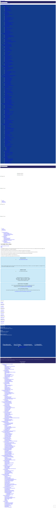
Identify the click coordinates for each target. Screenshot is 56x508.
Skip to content (2, 0)
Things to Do (4, 202)
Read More (2, 307)
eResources (2, 317)
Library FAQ (2, 321)
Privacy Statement (22, 361)
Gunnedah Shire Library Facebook (25, 286)
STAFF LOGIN (23, 362)
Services (2, 302)
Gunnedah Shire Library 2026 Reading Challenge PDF (23, 291)
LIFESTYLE (3, 201)
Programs (2, 306)
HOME (3, 200)
